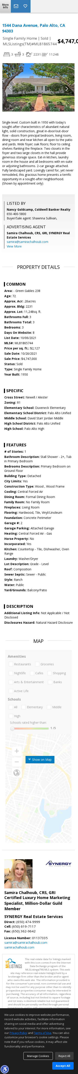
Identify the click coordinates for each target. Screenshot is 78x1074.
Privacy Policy (18, 1033)
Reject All (64, 1056)
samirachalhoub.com (19, 947)
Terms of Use (42, 1033)
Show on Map (41, 759)
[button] (4, 1069)
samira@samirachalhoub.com (27, 242)
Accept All (63, 1066)
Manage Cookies (38, 1056)
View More (14, 246)
